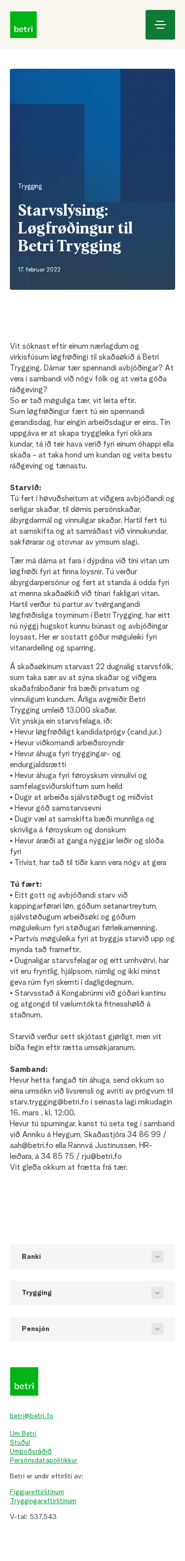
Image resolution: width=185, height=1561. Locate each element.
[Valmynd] (160, 25)
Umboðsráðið (31, 1451)
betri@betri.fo (31, 1416)
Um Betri (23, 1433)
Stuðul (20, 1442)
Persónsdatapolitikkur (43, 1460)
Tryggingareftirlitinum (43, 1501)
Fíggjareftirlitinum (37, 1492)
